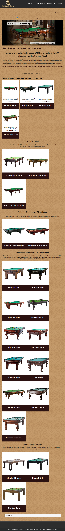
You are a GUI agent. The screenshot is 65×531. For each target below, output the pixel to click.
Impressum (48, 529)
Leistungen (26, 529)
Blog (40, 529)
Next (61, 12)
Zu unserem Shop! (9, 515)
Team (36, 529)
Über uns (33, 529)
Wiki (31, 529)
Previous (57, 12)
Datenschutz (52, 529)
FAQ (29, 529)
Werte (38, 529)
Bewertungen (44, 529)
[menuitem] (32, 3)
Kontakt (55, 529)
